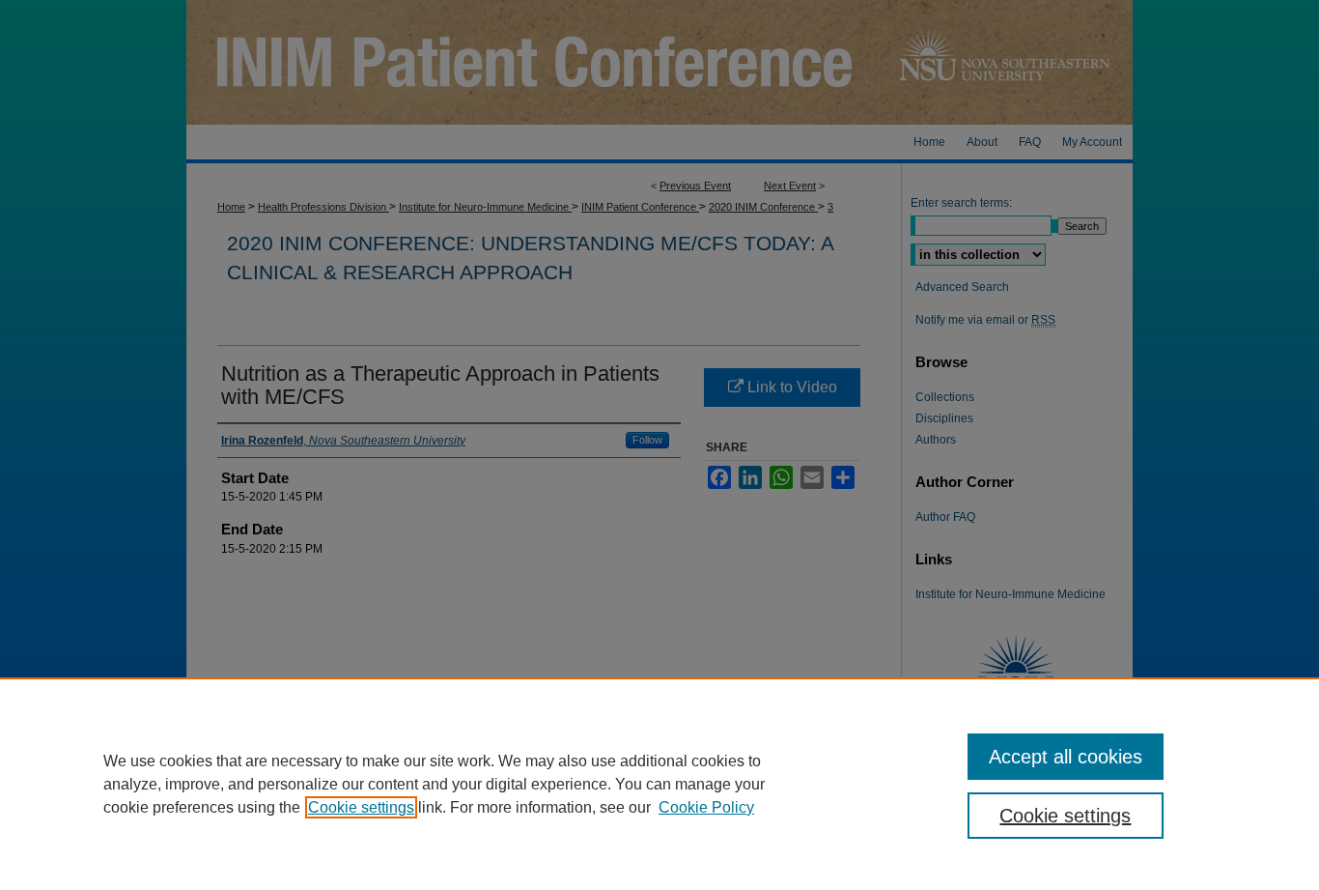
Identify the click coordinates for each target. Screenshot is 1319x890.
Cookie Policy (706, 807)
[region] (659, 783)
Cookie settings (361, 807)
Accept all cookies (1065, 756)
